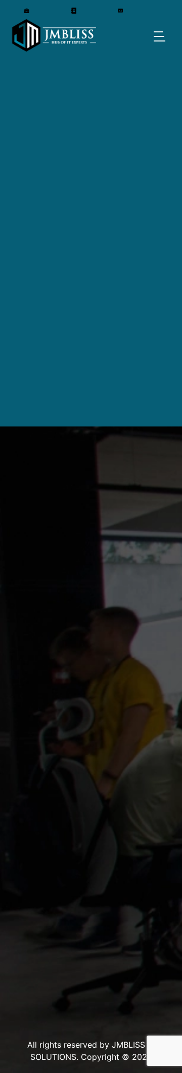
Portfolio (29, 936)
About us (29, 975)
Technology (35, 916)
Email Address (48, 494)
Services (28, 896)
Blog (19, 956)
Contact (27, 995)
